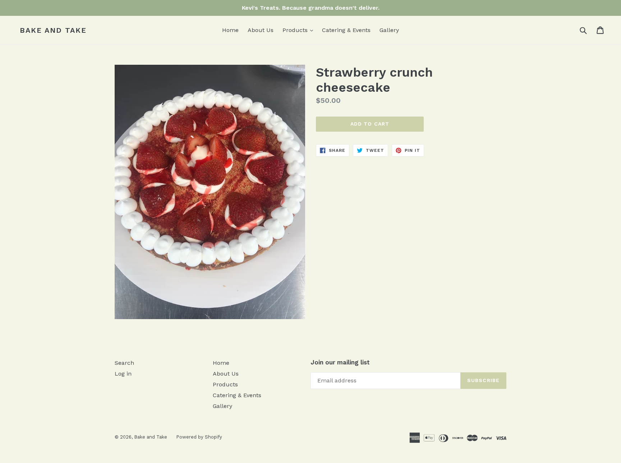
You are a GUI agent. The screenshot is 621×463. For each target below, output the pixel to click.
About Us (260, 30)
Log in (123, 373)
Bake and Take (53, 30)
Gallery (389, 30)
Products (299, 29)
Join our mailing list (340, 362)
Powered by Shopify (199, 437)
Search (124, 362)
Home (230, 30)
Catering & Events (346, 30)
